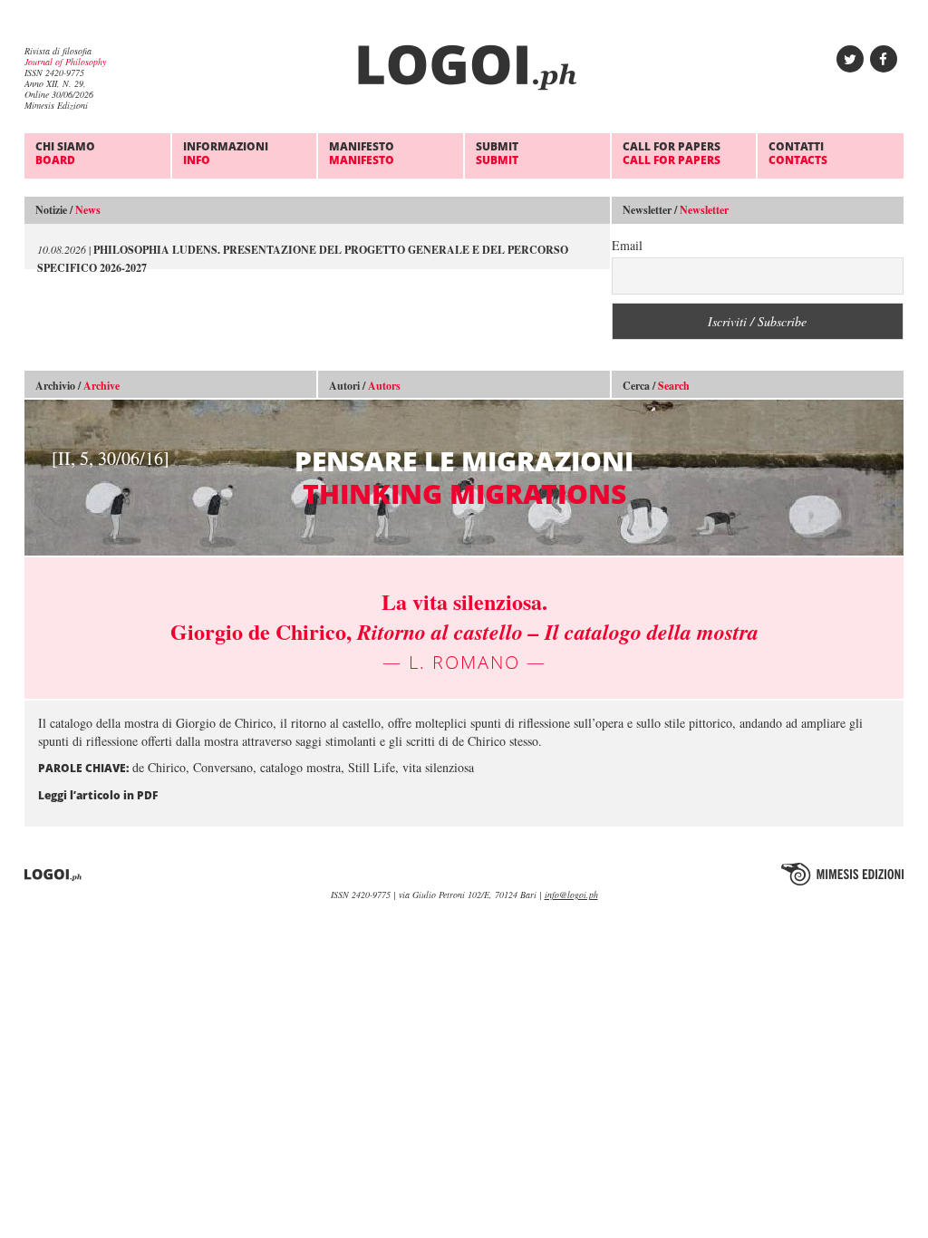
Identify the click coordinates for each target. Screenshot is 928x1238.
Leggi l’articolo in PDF (98, 795)
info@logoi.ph (571, 894)
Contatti (797, 153)
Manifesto (361, 153)
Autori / (365, 385)
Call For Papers (671, 153)
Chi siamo (65, 153)
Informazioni (225, 153)
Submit (497, 153)
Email (627, 245)
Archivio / (77, 385)
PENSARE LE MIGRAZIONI (342, 477)
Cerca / (656, 385)
